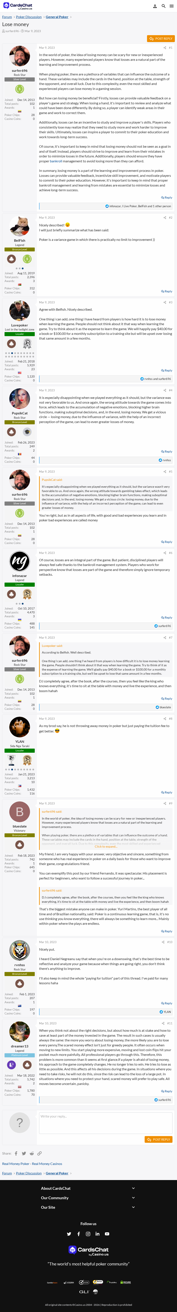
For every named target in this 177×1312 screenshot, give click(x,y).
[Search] (163, 6)
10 (33, 353)
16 (21, 356)
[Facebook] (78, 1234)
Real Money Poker (15, 1164)
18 (27, 356)
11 (6, 356)
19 (30, 356)
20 (33, 356)
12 (9, 356)
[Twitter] (69, 1234)
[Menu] (171, 6)
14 (15, 356)
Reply (168, 197)
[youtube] (107, 1234)
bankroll (56, 161)
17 (24, 356)
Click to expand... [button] (106, 846)
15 (18, 356)
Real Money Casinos (47, 1164)
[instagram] (88, 1234)
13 (12, 356)
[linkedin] (97, 1234)
